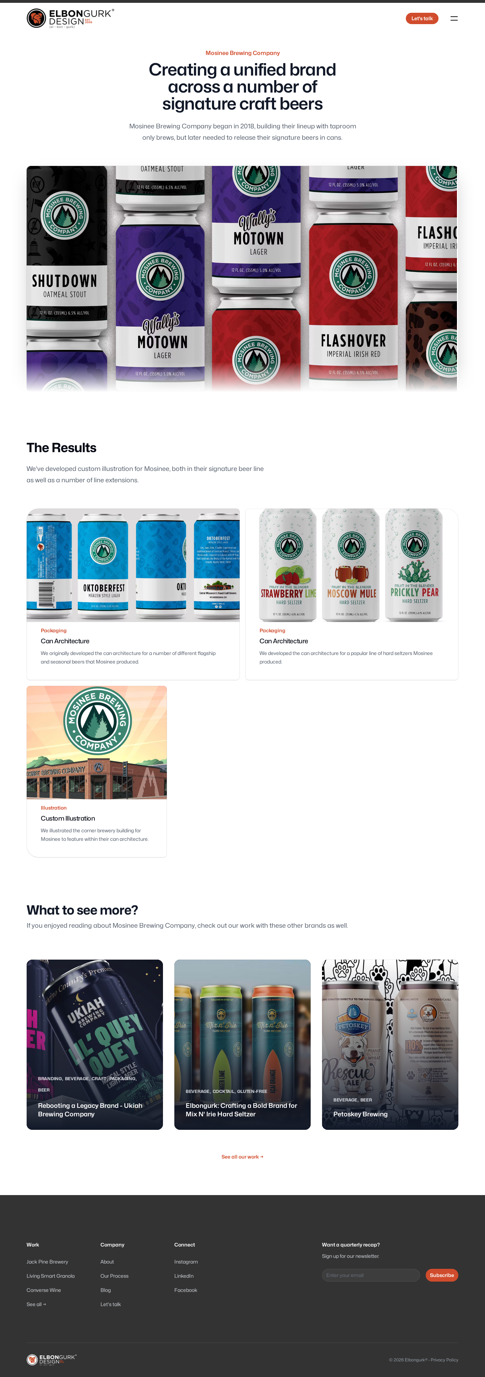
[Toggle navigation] (454, 18)
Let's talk (422, 18)
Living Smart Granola (51, 1276)
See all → (36, 1304)
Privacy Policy (444, 1359)
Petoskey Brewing (360, 1114)
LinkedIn (184, 1276)
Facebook (185, 1290)
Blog (105, 1290)
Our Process (114, 1276)
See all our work (242, 1157)
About (107, 1262)
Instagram (186, 1262)
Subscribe (442, 1275)
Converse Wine (44, 1290)
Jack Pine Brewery (47, 1262)
